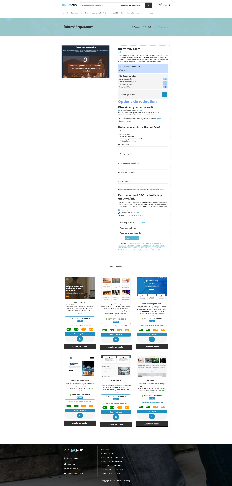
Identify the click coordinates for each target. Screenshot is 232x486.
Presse (158, 248)
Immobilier (122, 248)
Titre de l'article (124, 145)
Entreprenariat (146, 246)
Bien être (148, 243)
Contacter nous (108, 454)
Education (130, 246)
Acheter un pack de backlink (113, 469)
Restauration (144, 250)
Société (157, 250)
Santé (152, 250)
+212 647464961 (72, 469)
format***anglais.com (151, 304)
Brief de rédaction (124, 182)
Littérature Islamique (140, 248)
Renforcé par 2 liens (132, 216)
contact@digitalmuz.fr (75, 473)
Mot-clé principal (125, 154)
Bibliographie (139, 243)
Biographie (155, 243)
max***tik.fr (116, 381)
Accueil (136, 27)
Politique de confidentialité (112, 465)
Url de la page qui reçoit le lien (129, 163)
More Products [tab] (116, 266)
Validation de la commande (112, 461)
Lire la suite (80, 312)
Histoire (162, 246)
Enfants (137, 246)
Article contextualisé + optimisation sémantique (141, 118)
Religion (136, 250)
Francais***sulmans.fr (80, 381)
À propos (106, 450)
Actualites (130, 243)
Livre (149, 248)
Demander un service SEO (112, 473)
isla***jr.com (116, 304)
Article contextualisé (131, 111)
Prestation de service (125, 250)
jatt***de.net (151, 381)
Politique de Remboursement (113, 458)
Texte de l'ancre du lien (127, 172)
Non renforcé (125, 210)
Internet (129, 248)
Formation (156, 246)
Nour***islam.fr (79, 302)
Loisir (154, 248)
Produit (147, 27)
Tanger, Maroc (72, 464)
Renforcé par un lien (131, 213)
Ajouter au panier (132, 238)
